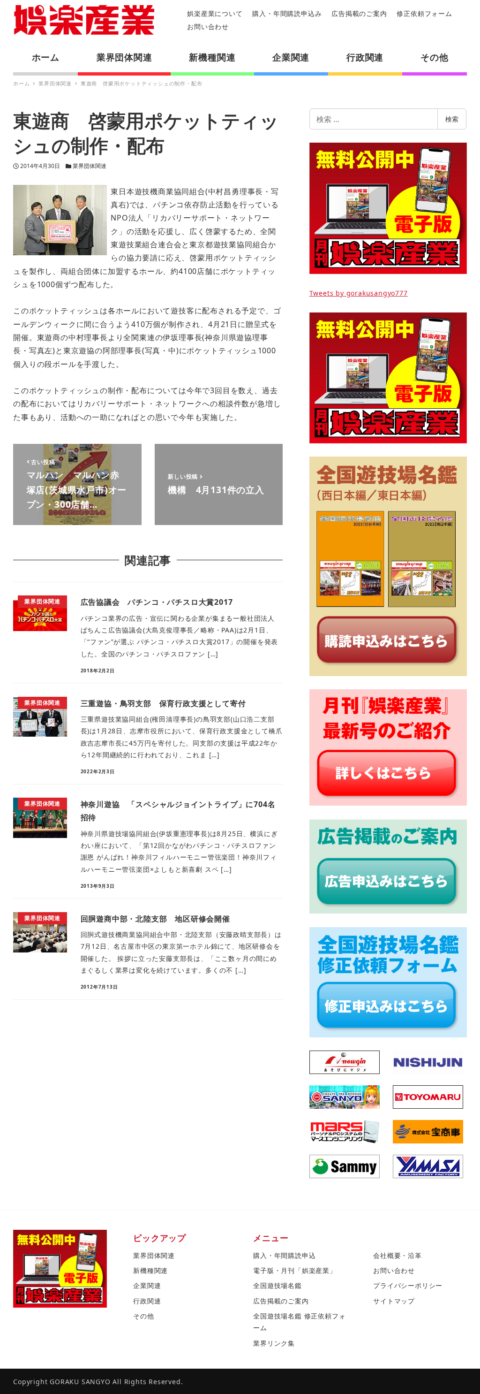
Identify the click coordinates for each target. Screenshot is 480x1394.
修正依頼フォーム (424, 13)
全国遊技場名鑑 (277, 1285)
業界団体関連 (89, 166)
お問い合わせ (208, 26)
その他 (143, 1315)
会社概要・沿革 (397, 1255)
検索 (451, 118)
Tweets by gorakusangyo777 (358, 293)
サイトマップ (394, 1300)
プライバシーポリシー (407, 1285)
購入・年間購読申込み (287, 13)
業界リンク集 (274, 1343)
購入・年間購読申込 (284, 1255)
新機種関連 (150, 1270)
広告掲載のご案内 (359, 13)
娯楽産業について (214, 13)
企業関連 (147, 1285)
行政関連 (147, 1300)
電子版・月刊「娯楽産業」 (295, 1270)
